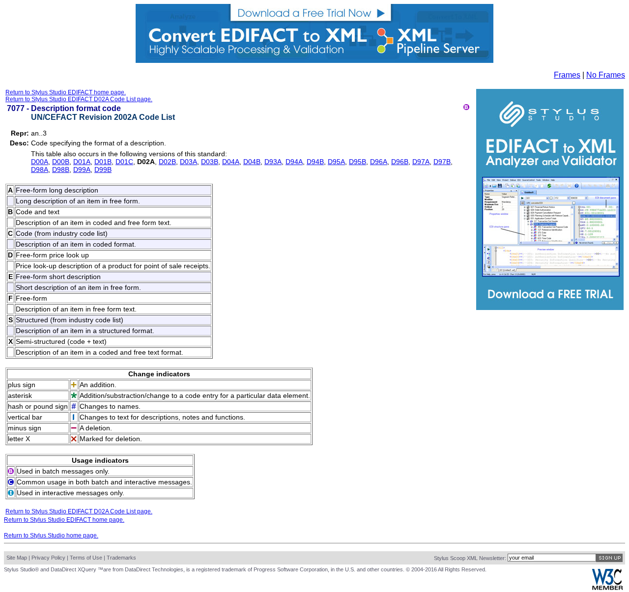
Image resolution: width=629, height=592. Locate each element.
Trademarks (121, 558)
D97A (420, 162)
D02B (167, 162)
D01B (103, 162)
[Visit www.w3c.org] (607, 588)
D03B (209, 162)
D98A (39, 169)
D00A (39, 162)
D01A (81, 162)
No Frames (605, 75)
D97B (442, 162)
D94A (294, 162)
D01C (124, 162)
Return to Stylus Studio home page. (51, 535)
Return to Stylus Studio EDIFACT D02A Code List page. (78, 99)
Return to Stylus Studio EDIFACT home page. (65, 92)
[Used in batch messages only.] (466, 107)
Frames (567, 75)
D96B (399, 162)
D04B (251, 162)
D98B (60, 169)
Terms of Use (86, 558)
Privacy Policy (48, 558)
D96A (378, 162)
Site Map (16, 558)
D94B (315, 162)
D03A (188, 162)
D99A (81, 169)
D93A (273, 162)
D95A (336, 162)
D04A (230, 162)
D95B (357, 162)
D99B (103, 169)
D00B (60, 162)
